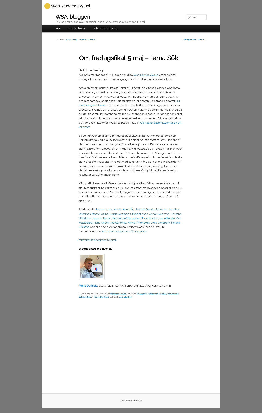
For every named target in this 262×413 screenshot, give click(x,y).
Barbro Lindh (104, 209)
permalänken (125, 297)
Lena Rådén (167, 218)
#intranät (84, 240)
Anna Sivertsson (159, 214)
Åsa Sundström (140, 209)
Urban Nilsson (139, 214)
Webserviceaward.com (105, 28)
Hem (58, 28)
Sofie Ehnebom (160, 222)
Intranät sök (173, 293)
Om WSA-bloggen (77, 28)
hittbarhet (153, 293)
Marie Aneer (101, 222)
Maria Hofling (100, 214)
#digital (111, 240)
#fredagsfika (98, 240)
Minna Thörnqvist (138, 222)
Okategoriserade (118, 293)
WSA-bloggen (72, 17)
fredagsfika (142, 293)
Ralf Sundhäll (118, 222)
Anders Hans (121, 209)
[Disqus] (131, 347)
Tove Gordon (150, 218)
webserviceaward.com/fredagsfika (124, 231)
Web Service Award (145, 75)
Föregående (188, 39)
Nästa (202, 39)
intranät (162, 293)
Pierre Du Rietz (87, 39)
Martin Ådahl (159, 209)
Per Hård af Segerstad (126, 218)
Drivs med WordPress (131, 400)
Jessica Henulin (101, 218)
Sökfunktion (85, 297)
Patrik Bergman (119, 214)
